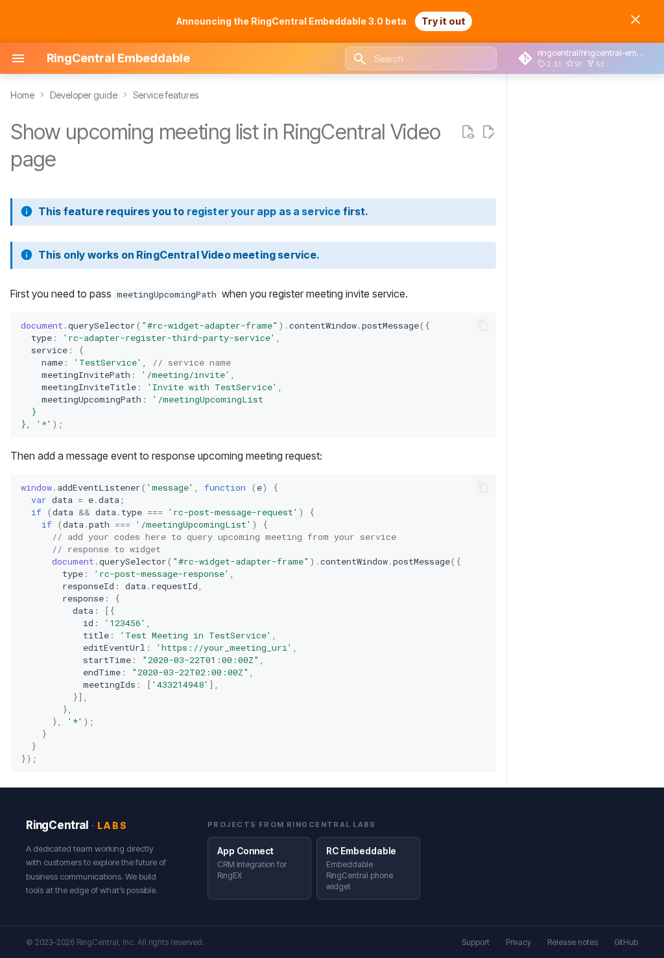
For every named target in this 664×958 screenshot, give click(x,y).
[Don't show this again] (635, 19)
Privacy (518, 942)
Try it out (443, 21)
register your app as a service (264, 211)
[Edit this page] (488, 132)
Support (476, 942)
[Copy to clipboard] (483, 325)
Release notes (572, 942)
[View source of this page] (467, 132)
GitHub (626, 942)
